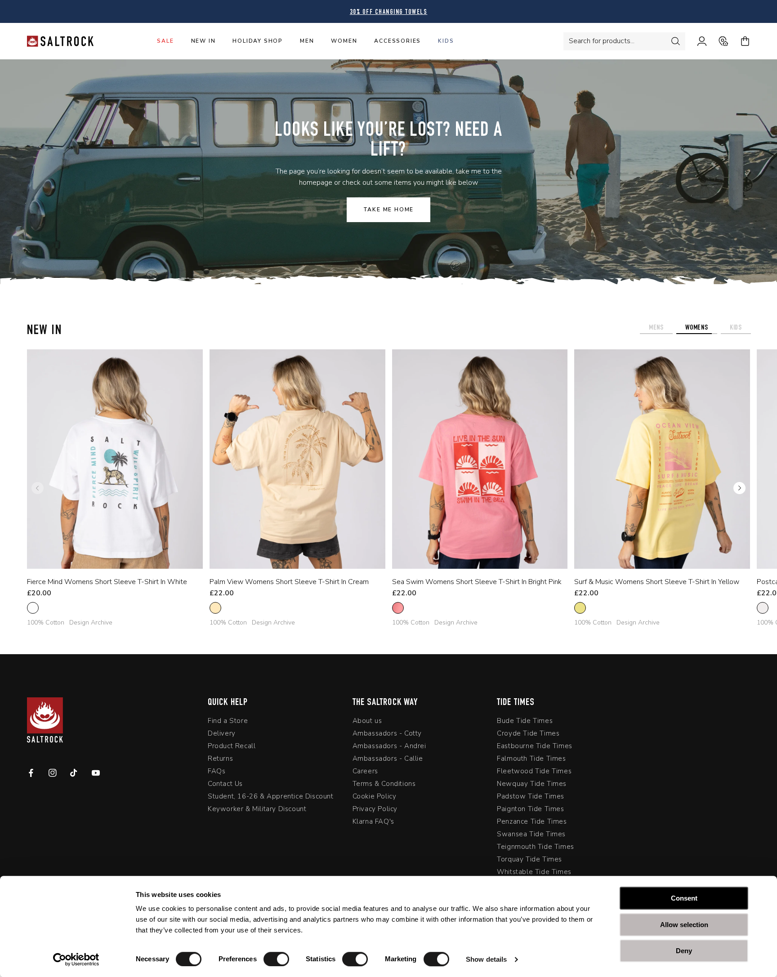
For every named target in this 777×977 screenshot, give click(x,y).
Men (307, 41)
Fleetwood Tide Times (534, 771)
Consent (684, 898)
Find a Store (228, 721)
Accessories (397, 41)
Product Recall (231, 745)
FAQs (216, 771)
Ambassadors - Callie (388, 758)
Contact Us (225, 783)
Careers (365, 771)
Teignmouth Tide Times (535, 846)
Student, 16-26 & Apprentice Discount (271, 796)
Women (344, 41)
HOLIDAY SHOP (257, 41)
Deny (684, 951)
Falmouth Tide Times (531, 758)
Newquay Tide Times (532, 783)
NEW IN (203, 41)
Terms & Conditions (384, 783)
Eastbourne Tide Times (534, 745)
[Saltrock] (60, 41)
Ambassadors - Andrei (389, 745)
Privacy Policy (375, 808)
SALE (165, 41)
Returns (220, 758)
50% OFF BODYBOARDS (388, 12)
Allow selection (684, 924)
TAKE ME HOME (388, 209)
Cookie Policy (375, 796)
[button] (739, 488)
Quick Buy (108, 556)
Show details (486, 959)
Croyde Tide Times (528, 733)
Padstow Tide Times (530, 796)
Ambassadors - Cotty (387, 733)
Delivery (222, 733)
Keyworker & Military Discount (257, 808)
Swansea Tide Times (531, 834)
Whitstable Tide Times (534, 871)
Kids (446, 41)
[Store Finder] (717, 41)
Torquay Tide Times (529, 859)
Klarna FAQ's (373, 821)
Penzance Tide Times (532, 821)
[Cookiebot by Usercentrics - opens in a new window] (76, 959)
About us (367, 721)
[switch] (276, 959)
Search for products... (601, 41)
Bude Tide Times (525, 721)
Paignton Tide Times (530, 808)
